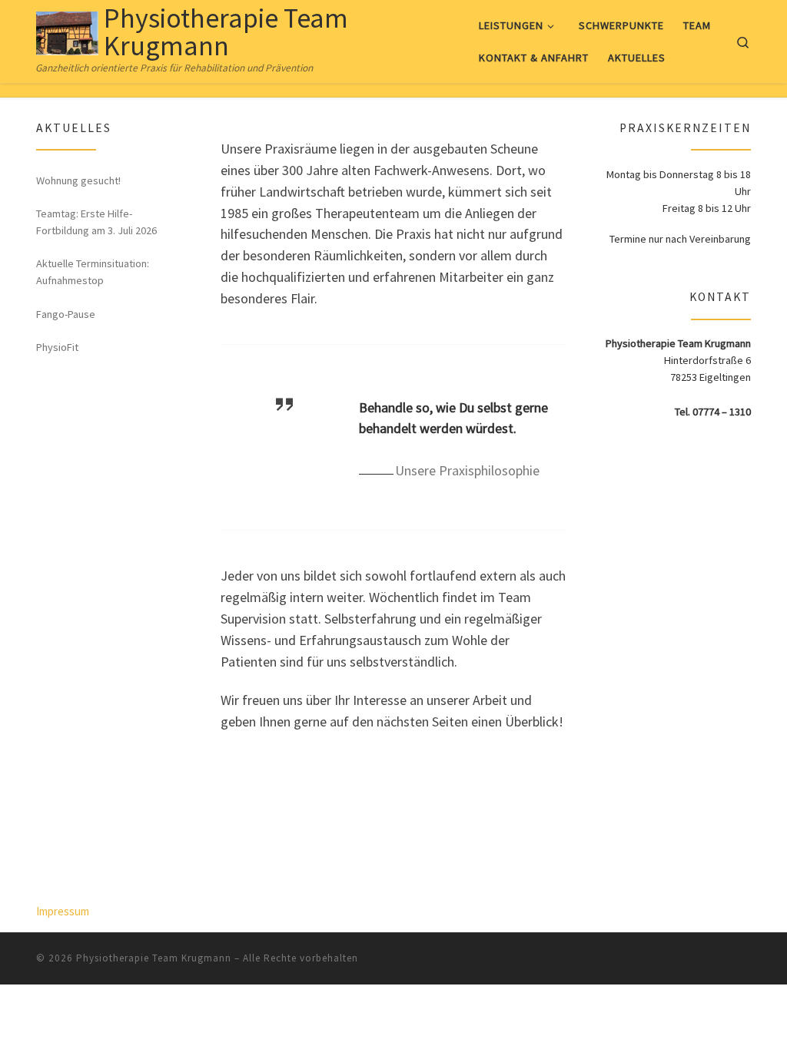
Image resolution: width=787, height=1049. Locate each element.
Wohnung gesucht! (78, 180)
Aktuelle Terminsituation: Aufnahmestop (92, 271)
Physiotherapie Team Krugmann (153, 958)
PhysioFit (57, 347)
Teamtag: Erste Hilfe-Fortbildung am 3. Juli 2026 (96, 222)
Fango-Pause (65, 314)
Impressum (62, 911)
